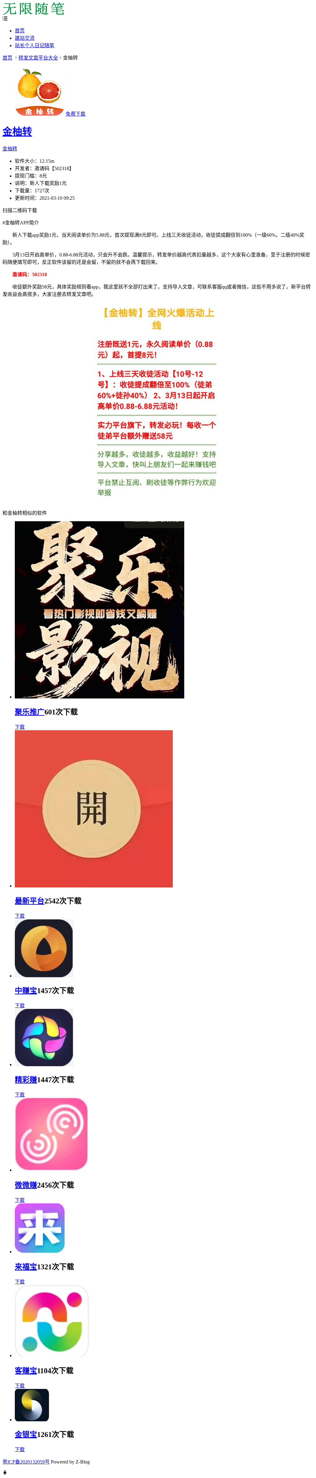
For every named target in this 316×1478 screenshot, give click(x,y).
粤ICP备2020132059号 (26, 1461)
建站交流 (25, 38)
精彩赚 (26, 1080)
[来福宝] (40, 1251)
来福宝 (26, 1267)
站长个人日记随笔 (34, 45)
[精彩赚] (44, 1064)
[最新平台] (94, 885)
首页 (20, 30)
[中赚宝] (44, 975)
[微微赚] (51, 1170)
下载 (20, 727)
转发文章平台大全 (38, 57)
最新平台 (29, 901)
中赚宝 (26, 991)
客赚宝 (26, 1371)
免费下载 (75, 114)
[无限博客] (33, 13)
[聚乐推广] (99, 696)
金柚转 (17, 131)
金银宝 (26, 1435)
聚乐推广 (29, 712)
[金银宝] (32, 1419)
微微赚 (26, 1185)
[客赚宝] (52, 1355)
